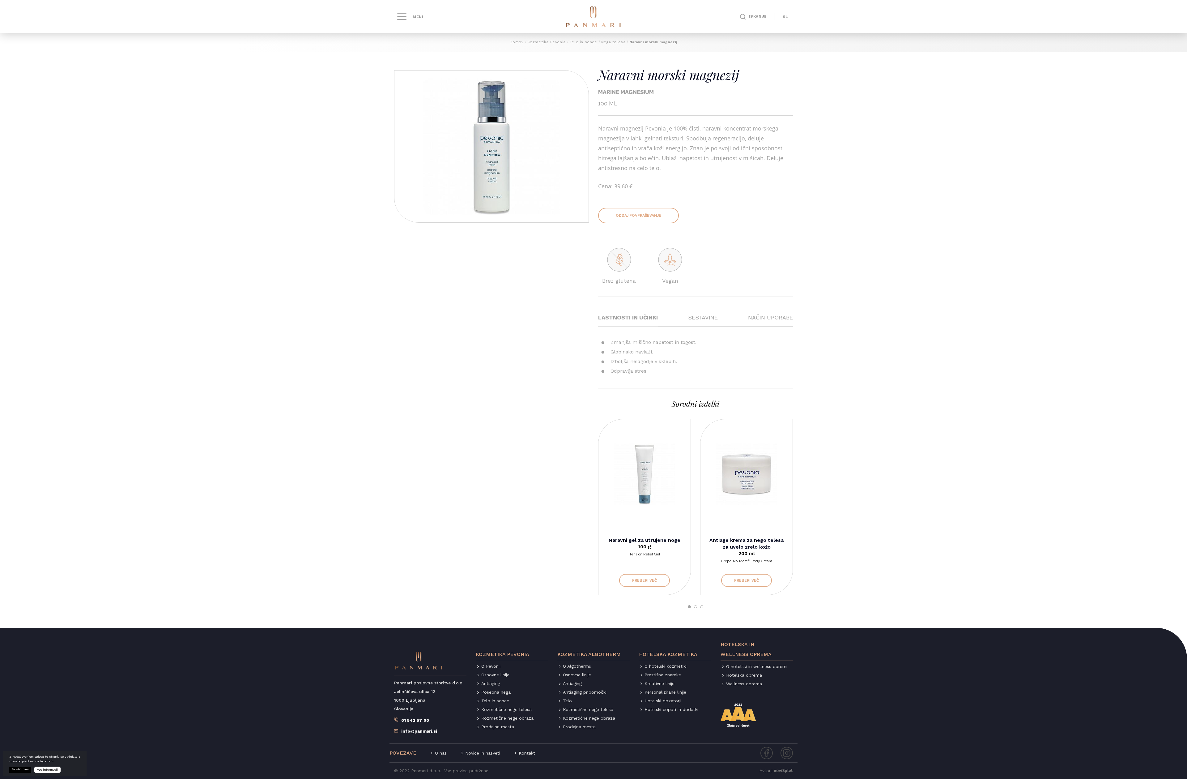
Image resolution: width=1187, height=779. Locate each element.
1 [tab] (689, 606)
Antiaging (490, 683)
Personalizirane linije (665, 692)
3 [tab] (701, 606)
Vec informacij (47, 769)
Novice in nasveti (482, 753)
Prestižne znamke (663, 674)
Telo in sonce (583, 42)
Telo (567, 700)
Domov (517, 42)
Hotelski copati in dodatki (671, 709)
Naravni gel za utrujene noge (644, 540)
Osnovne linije (495, 674)
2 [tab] (695, 606)
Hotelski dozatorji (663, 700)
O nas (441, 753)
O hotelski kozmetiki (666, 666)
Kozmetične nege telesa (506, 709)
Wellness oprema (744, 683)
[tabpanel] (645, 507)
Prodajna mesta (497, 726)
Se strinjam (20, 769)
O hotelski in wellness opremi (756, 666)
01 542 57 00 (415, 720)
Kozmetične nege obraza (507, 718)
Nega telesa (613, 42)
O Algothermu (577, 666)
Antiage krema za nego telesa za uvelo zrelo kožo (746, 543)
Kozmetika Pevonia (547, 42)
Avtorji (765, 770)
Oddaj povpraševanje (638, 215)
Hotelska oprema (744, 675)
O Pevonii (490, 666)
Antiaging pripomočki (584, 692)
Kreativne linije (659, 683)
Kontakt (527, 753)
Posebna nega (496, 692)
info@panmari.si (419, 731)
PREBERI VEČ (644, 580)
